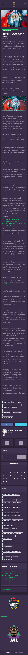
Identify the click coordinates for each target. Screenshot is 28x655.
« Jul (2, 483)
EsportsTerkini (7, 507)
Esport (14, 402)
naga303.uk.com (4, 616)
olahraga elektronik (17, 412)
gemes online (6, 515)
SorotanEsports (16, 551)
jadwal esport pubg (8, 533)
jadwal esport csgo (17, 520)
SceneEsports (7, 551)
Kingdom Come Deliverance (9, 541)
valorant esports (8, 417)
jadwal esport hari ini (8, 409)
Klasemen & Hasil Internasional (11, 571)
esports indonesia (8, 404)
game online (14, 407)
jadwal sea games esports (10, 284)
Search (21, 457)
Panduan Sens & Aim (9, 579)
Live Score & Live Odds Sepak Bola (11, 575)
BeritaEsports (15, 494)
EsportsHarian (7, 502)
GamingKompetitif (15, 512)
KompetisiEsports (8, 543)
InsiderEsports (7, 517)
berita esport (7, 402)
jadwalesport (19, 409)
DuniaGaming (6, 499)
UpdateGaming (16, 556)
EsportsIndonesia (7, 504)
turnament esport (18, 554)
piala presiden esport (8, 546)
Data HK (5, 618)
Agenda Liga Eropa (8, 573)
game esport (6, 407)
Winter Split (12, 387)
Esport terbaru (16, 507)
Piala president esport (9, 414)
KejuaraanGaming (7, 538)
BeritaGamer (6, 497)
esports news (17, 404)
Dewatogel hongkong (6, 589)
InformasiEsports (16, 515)
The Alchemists (8, 652)
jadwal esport (7, 520)
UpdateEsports (7, 556)
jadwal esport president (9, 530)
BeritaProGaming (15, 497)
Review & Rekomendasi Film (10, 577)
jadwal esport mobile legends (10, 528)
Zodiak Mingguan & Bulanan (10, 581)
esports (20, 402)
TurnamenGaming (7, 554)
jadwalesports (7, 412)
